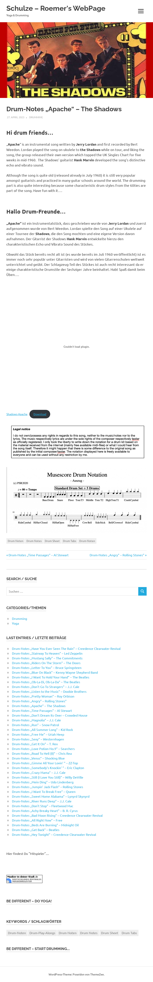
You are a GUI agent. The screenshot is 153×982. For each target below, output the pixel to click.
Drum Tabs (69, 541)
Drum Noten (15, 541)
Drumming (36, 117)
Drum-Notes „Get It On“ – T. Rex (35, 744)
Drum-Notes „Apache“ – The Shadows (39, 706)
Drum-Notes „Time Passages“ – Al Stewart (38, 555)
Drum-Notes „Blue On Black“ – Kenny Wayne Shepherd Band (55, 672)
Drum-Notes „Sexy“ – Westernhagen (38, 739)
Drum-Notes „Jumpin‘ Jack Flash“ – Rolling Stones (47, 787)
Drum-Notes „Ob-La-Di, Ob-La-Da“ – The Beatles (46, 682)
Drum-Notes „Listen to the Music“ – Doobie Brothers (49, 691)
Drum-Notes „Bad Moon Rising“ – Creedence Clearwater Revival (57, 815)
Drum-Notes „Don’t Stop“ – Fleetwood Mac (42, 806)
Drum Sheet (52, 541)
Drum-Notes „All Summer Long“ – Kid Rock (42, 729)
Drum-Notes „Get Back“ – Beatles (35, 830)
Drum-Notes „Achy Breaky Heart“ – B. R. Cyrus (45, 811)
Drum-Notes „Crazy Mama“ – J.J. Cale (39, 772)
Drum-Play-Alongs (42, 933)
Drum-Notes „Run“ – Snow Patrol (35, 725)
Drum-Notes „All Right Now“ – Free (37, 820)
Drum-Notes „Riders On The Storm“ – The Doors (46, 663)
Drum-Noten (87, 541)
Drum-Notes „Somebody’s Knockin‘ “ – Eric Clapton (48, 768)
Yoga (15, 623)
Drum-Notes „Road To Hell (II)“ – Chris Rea (42, 753)
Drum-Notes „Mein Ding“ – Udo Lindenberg (43, 782)
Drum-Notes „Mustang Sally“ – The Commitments (47, 658)
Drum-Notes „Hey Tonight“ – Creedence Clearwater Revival (54, 834)
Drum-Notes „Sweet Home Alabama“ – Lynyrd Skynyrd (50, 796)
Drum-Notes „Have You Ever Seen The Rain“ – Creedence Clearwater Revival (66, 648)
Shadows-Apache (16, 414)
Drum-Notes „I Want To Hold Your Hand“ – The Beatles (50, 677)
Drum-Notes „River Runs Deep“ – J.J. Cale (42, 801)
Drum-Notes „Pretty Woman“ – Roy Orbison (43, 696)
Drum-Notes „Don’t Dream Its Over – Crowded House (49, 715)
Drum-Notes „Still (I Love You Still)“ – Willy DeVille (47, 777)
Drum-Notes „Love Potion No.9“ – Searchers (43, 749)
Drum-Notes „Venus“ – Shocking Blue (38, 758)
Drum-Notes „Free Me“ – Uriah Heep (38, 734)
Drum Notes (34, 541)
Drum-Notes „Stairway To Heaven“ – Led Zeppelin (47, 653)
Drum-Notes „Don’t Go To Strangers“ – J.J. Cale (45, 687)
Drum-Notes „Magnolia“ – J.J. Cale (36, 720)
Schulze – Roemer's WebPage (55, 8)
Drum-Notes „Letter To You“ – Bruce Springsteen (46, 668)
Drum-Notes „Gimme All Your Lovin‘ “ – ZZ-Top (45, 763)
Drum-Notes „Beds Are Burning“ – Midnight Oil (45, 825)
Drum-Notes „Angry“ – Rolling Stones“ (117, 555)
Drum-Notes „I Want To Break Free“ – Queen (44, 791)
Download (39, 414)
